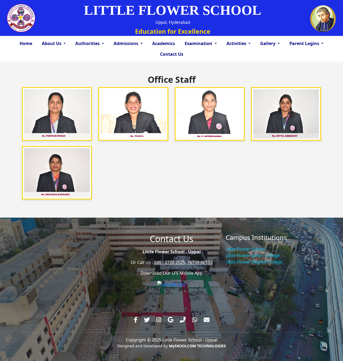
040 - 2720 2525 (169, 262)
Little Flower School (245, 249)
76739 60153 (199, 262)
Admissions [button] (126, 43)
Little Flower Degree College (254, 262)
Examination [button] (199, 43)
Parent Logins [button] (304, 43)
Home (26, 43)
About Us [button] (52, 43)
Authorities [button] (88, 43)
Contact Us (171, 54)
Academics (163, 43)
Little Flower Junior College (252, 255)
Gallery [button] (268, 43)
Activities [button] (236, 43)
